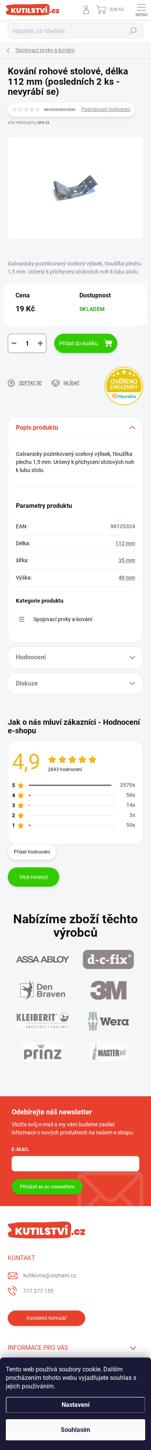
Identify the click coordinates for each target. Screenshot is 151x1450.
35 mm (126, 560)
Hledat (133, 31)
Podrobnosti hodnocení (105, 109)
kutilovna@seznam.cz (49, 1275)
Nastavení (75, 1404)
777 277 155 (38, 1291)
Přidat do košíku (78, 343)
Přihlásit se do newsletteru (47, 1187)
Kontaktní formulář (47, 1318)
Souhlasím (75, 1429)
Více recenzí (33, 877)
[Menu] (141, 9)
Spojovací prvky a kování (62, 619)
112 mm (125, 543)
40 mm (126, 578)
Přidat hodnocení (32, 852)
